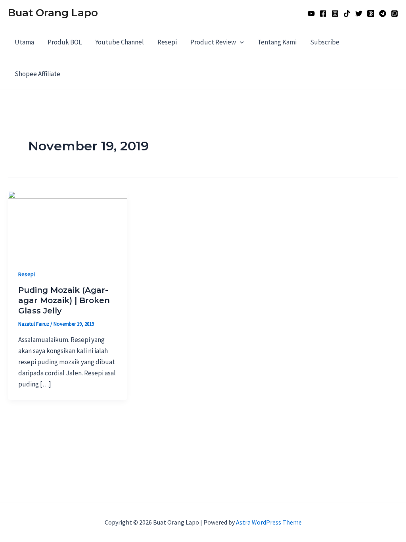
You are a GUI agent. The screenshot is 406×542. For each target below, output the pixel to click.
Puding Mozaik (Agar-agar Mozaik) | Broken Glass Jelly (64, 300)
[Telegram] (382, 13)
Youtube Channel (119, 42)
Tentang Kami (277, 42)
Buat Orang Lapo (53, 12)
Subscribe (324, 42)
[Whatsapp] (394, 13)
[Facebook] (323, 13)
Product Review (213, 42)
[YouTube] (311, 13)
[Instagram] (335, 13)
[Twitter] (358, 13)
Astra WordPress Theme (269, 522)
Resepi (167, 42)
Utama (24, 42)
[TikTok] (346, 13)
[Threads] (370, 13)
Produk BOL (65, 42)
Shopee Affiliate (37, 73)
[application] (240, 42)
